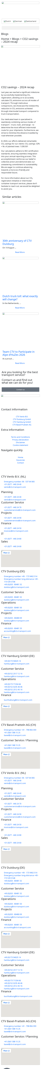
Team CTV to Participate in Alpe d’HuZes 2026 (19, 353)
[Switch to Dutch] (7, 21)
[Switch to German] (17, 21)
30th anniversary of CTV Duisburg (17, 242)
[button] (20, 28)
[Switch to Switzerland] (30, 21)
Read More (20, 252)
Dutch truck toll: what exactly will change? (20, 297)
